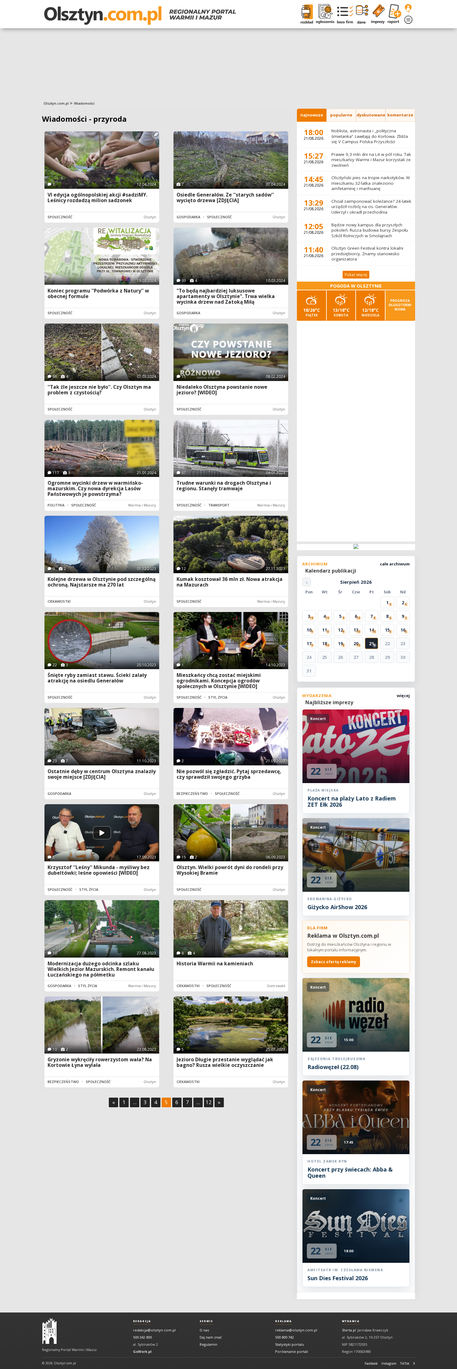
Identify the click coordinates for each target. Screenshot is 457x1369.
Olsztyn (150, 217)
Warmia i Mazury (142, 505)
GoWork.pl (142, 1351)
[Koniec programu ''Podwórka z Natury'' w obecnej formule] (101, 256)
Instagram (388, 1363)
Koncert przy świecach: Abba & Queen (350, 1172)
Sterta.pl (349, 1330)
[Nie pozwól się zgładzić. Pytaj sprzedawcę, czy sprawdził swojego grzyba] (230, 736)
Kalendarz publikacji (330, 570)
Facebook (371, 1363)
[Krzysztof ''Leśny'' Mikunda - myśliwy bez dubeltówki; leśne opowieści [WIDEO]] (101, 833)
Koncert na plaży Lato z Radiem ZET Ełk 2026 (351, 801)
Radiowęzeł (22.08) (332, 1067)
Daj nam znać (211, 1337)
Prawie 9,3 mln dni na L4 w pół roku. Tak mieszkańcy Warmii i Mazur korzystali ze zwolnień (371, 160)
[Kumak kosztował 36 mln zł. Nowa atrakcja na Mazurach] (230, 544)
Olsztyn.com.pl (56, 103)
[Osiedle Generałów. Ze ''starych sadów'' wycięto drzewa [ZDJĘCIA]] (230, 160)
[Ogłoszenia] (323, 14)
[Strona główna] (140, 15)
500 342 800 (142, 1337)
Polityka (56, 505)
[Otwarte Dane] (360, 14)
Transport (218, 505)
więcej (403, 695)
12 (208, 1102)
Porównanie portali (291, 1351)
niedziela (370, 312)
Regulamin (208, 1344)
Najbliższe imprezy (329, 702)
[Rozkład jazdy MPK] (305, 14)
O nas (204, 1330)
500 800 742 (284, 1337)
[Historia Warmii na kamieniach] (230, 929)
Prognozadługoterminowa (400, 304)
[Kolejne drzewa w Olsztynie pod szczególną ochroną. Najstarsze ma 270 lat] (101, 544)
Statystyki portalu (289, 1344)
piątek (311, 312)
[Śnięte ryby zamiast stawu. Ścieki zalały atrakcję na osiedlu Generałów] (101, 640)
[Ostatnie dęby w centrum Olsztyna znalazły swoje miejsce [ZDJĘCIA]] (101, 736)
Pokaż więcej (356, 274)
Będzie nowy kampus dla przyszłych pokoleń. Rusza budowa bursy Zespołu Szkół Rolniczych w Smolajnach (369, 230)
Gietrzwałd (276, 985)
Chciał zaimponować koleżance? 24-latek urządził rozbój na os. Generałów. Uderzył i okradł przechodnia (371, 206)
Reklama (283, 1321)
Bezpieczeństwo (192, 793)
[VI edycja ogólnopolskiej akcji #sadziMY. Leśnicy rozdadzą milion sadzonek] (101, 160)
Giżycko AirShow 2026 (337, 907)
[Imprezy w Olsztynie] (376, 14)
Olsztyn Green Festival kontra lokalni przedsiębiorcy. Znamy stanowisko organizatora (367, 253)
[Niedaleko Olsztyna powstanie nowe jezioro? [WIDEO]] (230, 352)
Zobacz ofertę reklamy (333, 961)
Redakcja (142, 1321)
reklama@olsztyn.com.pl (296, 1330)
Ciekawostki (59, 601)
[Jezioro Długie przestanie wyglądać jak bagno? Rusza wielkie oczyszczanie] (230, 1025)
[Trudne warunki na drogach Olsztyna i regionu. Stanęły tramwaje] (230, 448)
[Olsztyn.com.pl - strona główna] (49, 1331)
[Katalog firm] (343, 14)
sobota (341, 312)
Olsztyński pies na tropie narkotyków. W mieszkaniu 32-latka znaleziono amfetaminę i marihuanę (370, 183)
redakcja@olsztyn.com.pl (154, 1330)
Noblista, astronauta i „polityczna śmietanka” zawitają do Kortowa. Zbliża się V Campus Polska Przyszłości (369, 136)
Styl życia (217, 697)
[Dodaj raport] (393, 14)
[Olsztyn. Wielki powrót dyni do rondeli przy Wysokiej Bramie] (230, 833)
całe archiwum (395, 564)
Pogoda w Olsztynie (356, 286)
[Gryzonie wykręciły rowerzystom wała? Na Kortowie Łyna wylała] (101, 1025)
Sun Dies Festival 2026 (337, 1278)
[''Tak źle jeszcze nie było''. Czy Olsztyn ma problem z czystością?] (101, 352)
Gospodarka (188, 217)
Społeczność (60, 217)
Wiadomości (84, 103)
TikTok (404, 1363)
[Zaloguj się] (408, 8)
